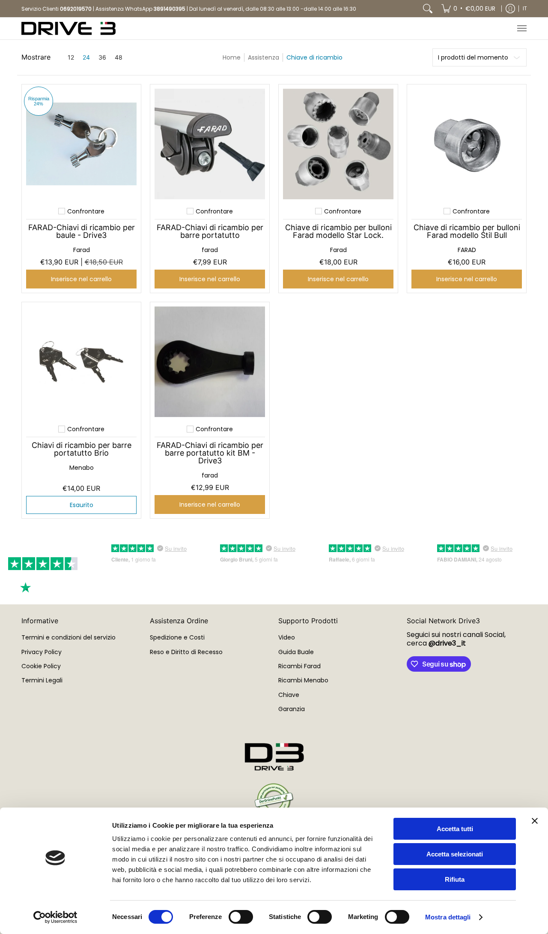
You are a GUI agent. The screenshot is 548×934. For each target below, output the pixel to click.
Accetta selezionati (454, 854)
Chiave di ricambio (314, 57)
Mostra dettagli (448, 917)
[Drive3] (68, 28)
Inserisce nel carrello (81, 279)
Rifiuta (455, 879)
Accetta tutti (455, 828)
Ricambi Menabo (303, 680)
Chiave (288, 695)
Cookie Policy (41, 666)
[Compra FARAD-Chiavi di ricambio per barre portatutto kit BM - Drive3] (210, 361)
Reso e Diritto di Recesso (186, 652)
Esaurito (81, 505)
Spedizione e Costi (177, 637)
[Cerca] (427, 8)
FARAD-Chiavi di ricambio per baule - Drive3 (81, 231)
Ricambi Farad (299, 666)
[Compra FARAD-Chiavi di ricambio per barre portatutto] (210, 144)
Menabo (81, 467)
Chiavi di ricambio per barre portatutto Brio (81, 449)
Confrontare (85, 211)
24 (86, 57)
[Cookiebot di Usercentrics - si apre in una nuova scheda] (55, 917)
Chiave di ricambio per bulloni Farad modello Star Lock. (338, 231)
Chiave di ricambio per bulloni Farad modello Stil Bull (467, 231)
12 (71, 57)
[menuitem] (468, 8)
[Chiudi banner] (535, 821)
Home (232, 57)
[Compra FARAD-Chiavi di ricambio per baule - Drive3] (81, 144)
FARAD (467, 250)
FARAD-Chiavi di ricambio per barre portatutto (210, 231)
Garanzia (291, 709)
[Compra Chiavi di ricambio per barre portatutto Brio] (81, 361)
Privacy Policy (41, 652)
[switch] (241, 917)
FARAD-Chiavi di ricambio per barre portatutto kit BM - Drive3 (210, 453)
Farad (81, 250)
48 (118, 57)
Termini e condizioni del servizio (68, 637)
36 (102, 57)
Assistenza (263, 57)
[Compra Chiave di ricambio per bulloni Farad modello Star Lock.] (338, 144)
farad (210, 250)
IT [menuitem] (525, 8)
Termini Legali (42, 680)
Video (286, 637)
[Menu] (521, 28)
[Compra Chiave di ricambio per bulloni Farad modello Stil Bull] (466, 144)
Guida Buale (296, 652)
